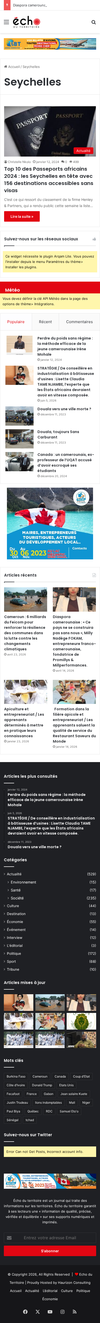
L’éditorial (50, 1291)
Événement (16, 930)
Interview (14, 938)
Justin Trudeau (17, 1102)
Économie (15, 922)
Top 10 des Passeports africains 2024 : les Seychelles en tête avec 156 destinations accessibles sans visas (48, 179)
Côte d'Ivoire (16, 1085)
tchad (30, 1120)
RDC (49, 1111)
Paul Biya (13, 1111)
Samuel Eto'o (69, 1111)
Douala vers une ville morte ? (64, 409)
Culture (13, 906)
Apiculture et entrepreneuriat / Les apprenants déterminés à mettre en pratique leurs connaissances (24, 722)
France (32, 1094)
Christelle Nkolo (19, 162)
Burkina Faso (16, 1076)
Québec (33, 1111)
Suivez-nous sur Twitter (28, 1134)
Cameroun (40, 1076)
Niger (86, 1102)
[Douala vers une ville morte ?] (19, 416)
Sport (11, 961)
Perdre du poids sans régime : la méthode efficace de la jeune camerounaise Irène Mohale (65, 346)
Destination (16, 914)
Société (17, 898)
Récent (45, 321)
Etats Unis (66, 1085)
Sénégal (12, 1120)
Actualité (14, 874)
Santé (16, 890)
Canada (60, 1076)
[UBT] (50, 44)
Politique (14, 953)
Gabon (48, 1094)
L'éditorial (15, 945)
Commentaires (79, 321)
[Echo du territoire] (27, 21)
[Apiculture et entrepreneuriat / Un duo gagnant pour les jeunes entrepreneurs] (50, 1040)
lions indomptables (48, 1102)
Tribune (13, 969)
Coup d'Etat (81, 1076)
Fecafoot (13, 1094)
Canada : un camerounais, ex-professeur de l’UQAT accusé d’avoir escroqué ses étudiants (65, 462)
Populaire (16, 321)
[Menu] (6, 23)
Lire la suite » (22, 216)
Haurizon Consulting (74, 1282)
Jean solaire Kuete (74, 1094)
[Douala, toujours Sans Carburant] (19, 438)
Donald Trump (42, 1085)
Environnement (23, 882)
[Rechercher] (93, 23)
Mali (72, 1102)
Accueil (13, 67)
